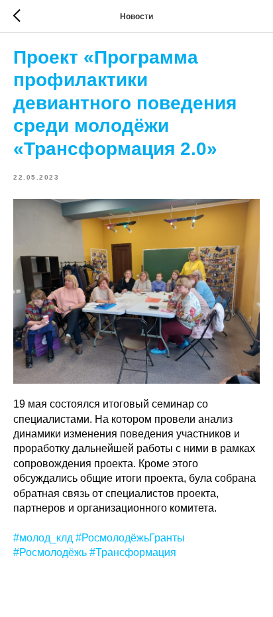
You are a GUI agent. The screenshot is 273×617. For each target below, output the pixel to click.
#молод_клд (43, 537)
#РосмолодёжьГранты (130, 537)
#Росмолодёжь (50, 552)
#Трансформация (132, 552)
